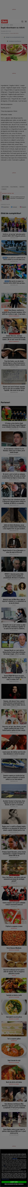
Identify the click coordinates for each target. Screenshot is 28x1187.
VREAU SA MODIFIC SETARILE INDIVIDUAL (14, 1184)
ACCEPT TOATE (14, 1182)
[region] (14, 1168)
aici (4, 1165)
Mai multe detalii (14, 1158)
